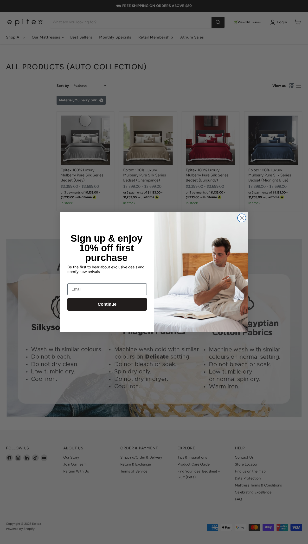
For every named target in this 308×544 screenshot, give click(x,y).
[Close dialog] (241, 218)
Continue (107, 304)
